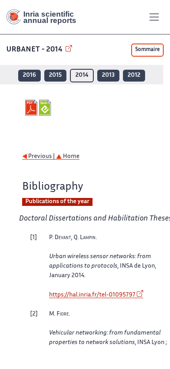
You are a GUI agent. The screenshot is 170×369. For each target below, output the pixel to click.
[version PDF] (32, 108)
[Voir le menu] (154, 17)
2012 (134, 75)
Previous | (41, 156)
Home (70, 156)
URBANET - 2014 (35, 49)
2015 (55, 75)
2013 (108, 75)
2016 (29, 75)
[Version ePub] (46, 108)
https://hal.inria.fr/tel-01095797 (92, 295)
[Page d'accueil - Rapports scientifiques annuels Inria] (44, 17)
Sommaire (147, 50)
